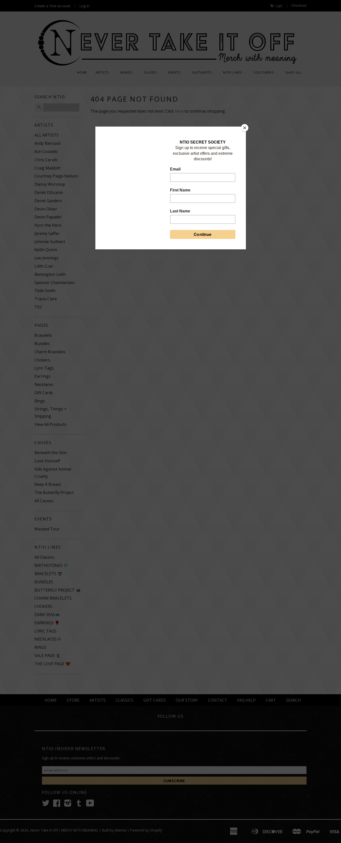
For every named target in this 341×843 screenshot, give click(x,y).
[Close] (244, 128)
